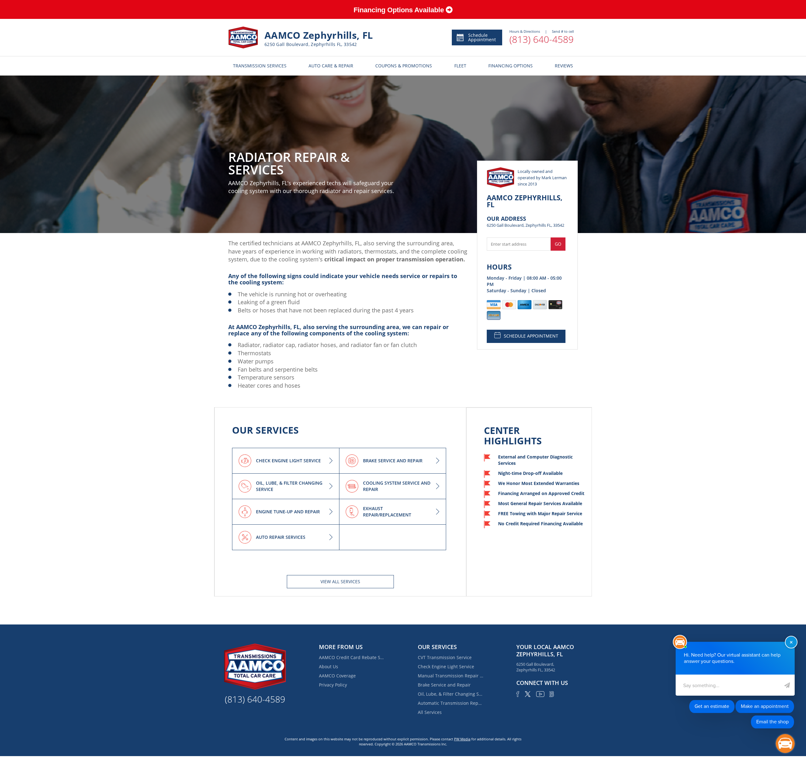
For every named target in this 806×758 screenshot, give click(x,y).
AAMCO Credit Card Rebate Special (352, 657)
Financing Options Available (400, 10)
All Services (430, 712)
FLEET (460, 66)
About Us (328, 667)
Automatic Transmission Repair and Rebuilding (451, 703)
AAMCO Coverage (337, 676)
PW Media (462, 739)
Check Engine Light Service (446, 667)
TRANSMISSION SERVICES (260, 66)
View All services (340, 581)
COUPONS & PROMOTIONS (403, 66)
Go (558, 244)
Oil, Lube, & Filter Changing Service (451, 694)
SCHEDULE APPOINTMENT (531, 336)
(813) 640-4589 (541, 39)
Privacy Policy (333, 685)
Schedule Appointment (482, 37)
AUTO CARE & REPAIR (331, 66)
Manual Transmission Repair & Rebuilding (451, 676)
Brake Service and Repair (444, 685)
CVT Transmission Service (445, 657)
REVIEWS (564, 66)
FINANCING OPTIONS (510, 66)
